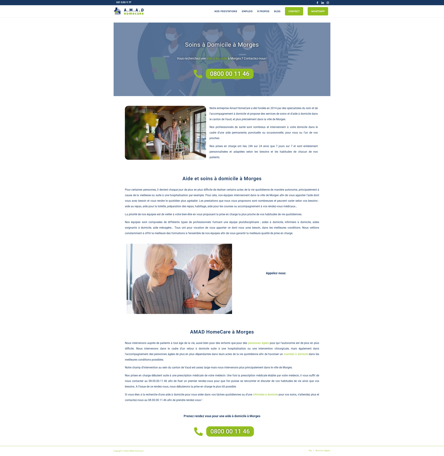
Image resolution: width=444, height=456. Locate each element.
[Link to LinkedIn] (322, 2)
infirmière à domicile (265, 394)
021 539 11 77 (123, 2)
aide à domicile (217, 58)
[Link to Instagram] (327, 2)
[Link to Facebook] (317, 2)
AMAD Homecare (136, 451)
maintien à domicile (296, 354)
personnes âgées (258, 343)
